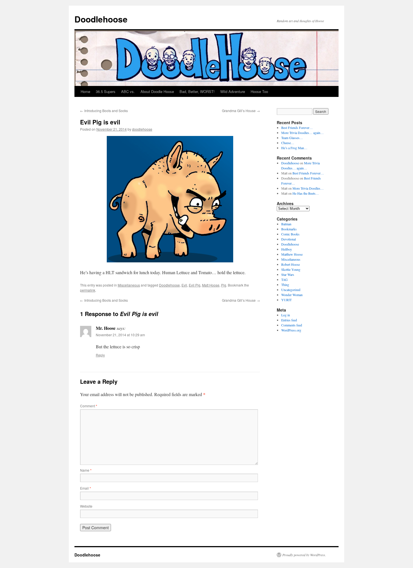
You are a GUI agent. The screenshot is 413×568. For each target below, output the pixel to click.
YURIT (286, 299)
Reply (100, 355)
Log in (285, 315)
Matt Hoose (210, 285)
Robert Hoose (290, 264)
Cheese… (287, 142)
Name (86, 470)
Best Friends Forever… (297, 127)
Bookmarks (289, 229)
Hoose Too (259, 91)
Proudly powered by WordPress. (304, 555)
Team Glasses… (292, 137)
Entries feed (289, 320)
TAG (284, 279)
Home (85, 91)
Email (85, 488)
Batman (286, 224)
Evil (184, 285)
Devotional (288, 239)
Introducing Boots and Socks (104, 110)
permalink (87, 290)
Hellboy (286, 249)
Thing (285, 284)
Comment (88, 405)
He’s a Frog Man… (294, 148)
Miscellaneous (129, 285)
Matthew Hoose (292, 254)
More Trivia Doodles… (308, 188)
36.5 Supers (105, 91)
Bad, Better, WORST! (197, 91)
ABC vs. (128, 91)
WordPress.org (291, 330)
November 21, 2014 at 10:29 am (120, 334)
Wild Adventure (232, 91)
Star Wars (287, 274)
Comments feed (291, 325)
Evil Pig (194, 285)
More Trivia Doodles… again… (302, 132)
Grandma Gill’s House (241, 110)
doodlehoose (142, 129)
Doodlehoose (101, 19)
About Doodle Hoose (157, 91)
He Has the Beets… (305, 193)
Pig (223, 285)
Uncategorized (290, 289)
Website (86, 506)
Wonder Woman (292, 294)
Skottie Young (290, 269)
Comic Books (290, 234)
